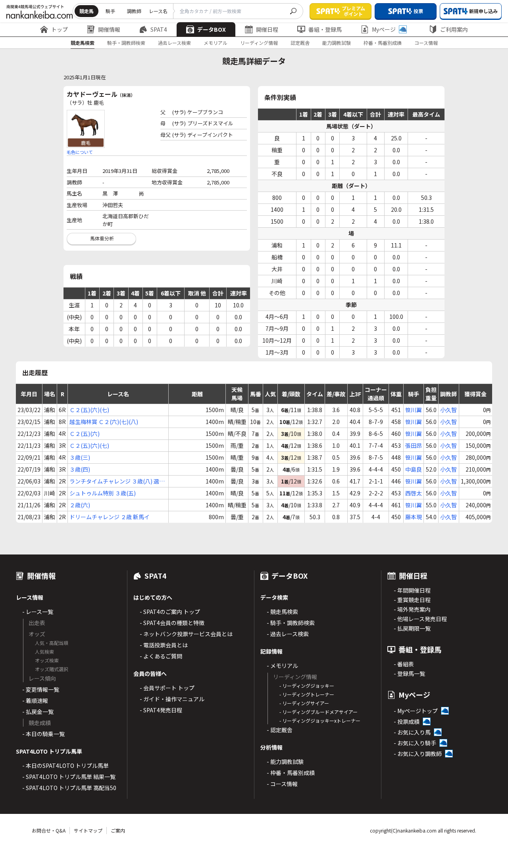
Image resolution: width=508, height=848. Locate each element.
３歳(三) (79, 457)
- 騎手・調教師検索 (291, 623)
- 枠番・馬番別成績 (291, 773)
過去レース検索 (174, 42)
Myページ (384, 29)
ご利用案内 (454, 29)
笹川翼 (413, 410)
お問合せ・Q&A (48, 830)
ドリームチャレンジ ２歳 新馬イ (109, 517)
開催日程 (267, 29)
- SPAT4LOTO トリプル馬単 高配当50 (69, 788)
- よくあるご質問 (161, 656)
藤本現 (413, 517)
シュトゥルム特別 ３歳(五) (102, 493)
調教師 (134, 11)
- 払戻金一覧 (38, 712)
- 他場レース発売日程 (420, 619)
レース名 (158, 11)
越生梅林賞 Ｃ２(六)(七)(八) (103, 422)
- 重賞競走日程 (412, 600)
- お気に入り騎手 (415, 743)
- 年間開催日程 (412, 590)
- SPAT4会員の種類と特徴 (172, 623)
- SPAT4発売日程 (161, 710)
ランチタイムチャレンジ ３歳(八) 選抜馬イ (117, 481)
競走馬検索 (82, 42)
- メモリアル (282, 666)
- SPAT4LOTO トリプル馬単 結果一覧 (68, 777)
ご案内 (118, 830)
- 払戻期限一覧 (412, 628)
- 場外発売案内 (412, 609)
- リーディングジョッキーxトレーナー (319, 720)
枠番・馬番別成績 (383, 42)
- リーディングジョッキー (306, 685)
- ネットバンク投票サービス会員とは (186, 634)
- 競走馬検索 (282, 612)
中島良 (413, 469)
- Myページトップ (416, 711)
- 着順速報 (35, 700)
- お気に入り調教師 (418, 754)
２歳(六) (79, 505)
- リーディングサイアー (304, 703)
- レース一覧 (37, 612)
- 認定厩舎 (279, 730)
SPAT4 (158, 29)
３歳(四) (79, 469)
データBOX (211, 29)
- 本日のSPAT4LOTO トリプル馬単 (65, 765)
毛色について (80, 152)
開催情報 (109, 29)
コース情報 (426, 42)
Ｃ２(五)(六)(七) (89, 410)
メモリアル (215, 42)
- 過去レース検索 (288, 634)
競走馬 (86, 11)
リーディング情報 (259, 42)
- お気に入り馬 (412, 732)
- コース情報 (282, 784)
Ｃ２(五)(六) (84, 433)
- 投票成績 (406, 721)
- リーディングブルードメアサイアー (318, 711)
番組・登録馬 (325, 29)
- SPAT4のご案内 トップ (170, 612)
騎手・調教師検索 (126, 42)
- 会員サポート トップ (167, 688)
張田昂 (413, 445)
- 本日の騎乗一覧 (43, 734)
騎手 (110, 11)
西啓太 (413, 493)
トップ (59, 29)
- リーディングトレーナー (306, 694)
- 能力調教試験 (285, 762)
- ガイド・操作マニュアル (172, 699)
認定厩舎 (300, 42)
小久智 (448, 410)
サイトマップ (88, 830)
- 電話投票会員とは (164, 645)
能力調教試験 (336, 42)
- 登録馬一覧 (409, 673)
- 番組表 (404, 664)
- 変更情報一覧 (40, 689)
